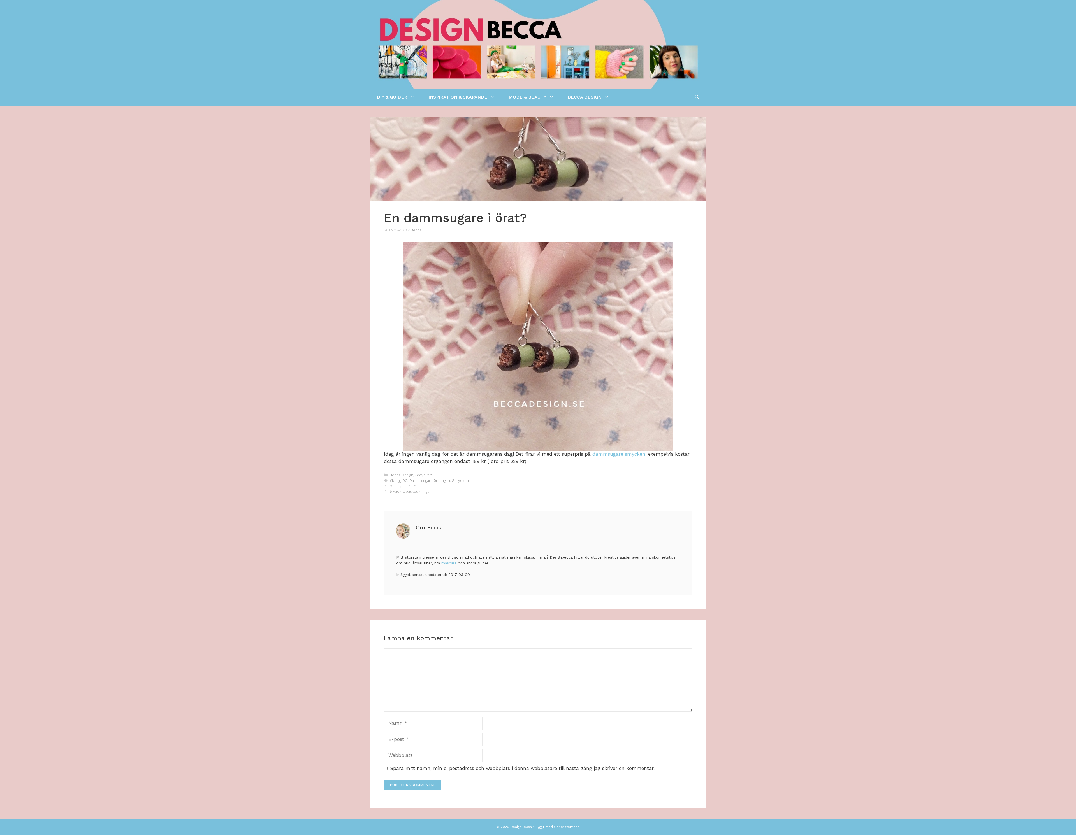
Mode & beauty (527, 97)
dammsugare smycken (618, 454)
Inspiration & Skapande (457, 97)
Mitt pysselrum (403, 486)
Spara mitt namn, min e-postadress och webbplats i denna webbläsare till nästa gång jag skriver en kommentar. (522, 768)
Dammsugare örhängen (429, 480)
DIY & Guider (392, 97)
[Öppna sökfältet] (697, 97)
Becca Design (585, 97)
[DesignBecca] (538, 44)
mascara (448, 563)
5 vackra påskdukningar (410, 491)
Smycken (423, 475)
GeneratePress (566, 827)
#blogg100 (398, 480)
